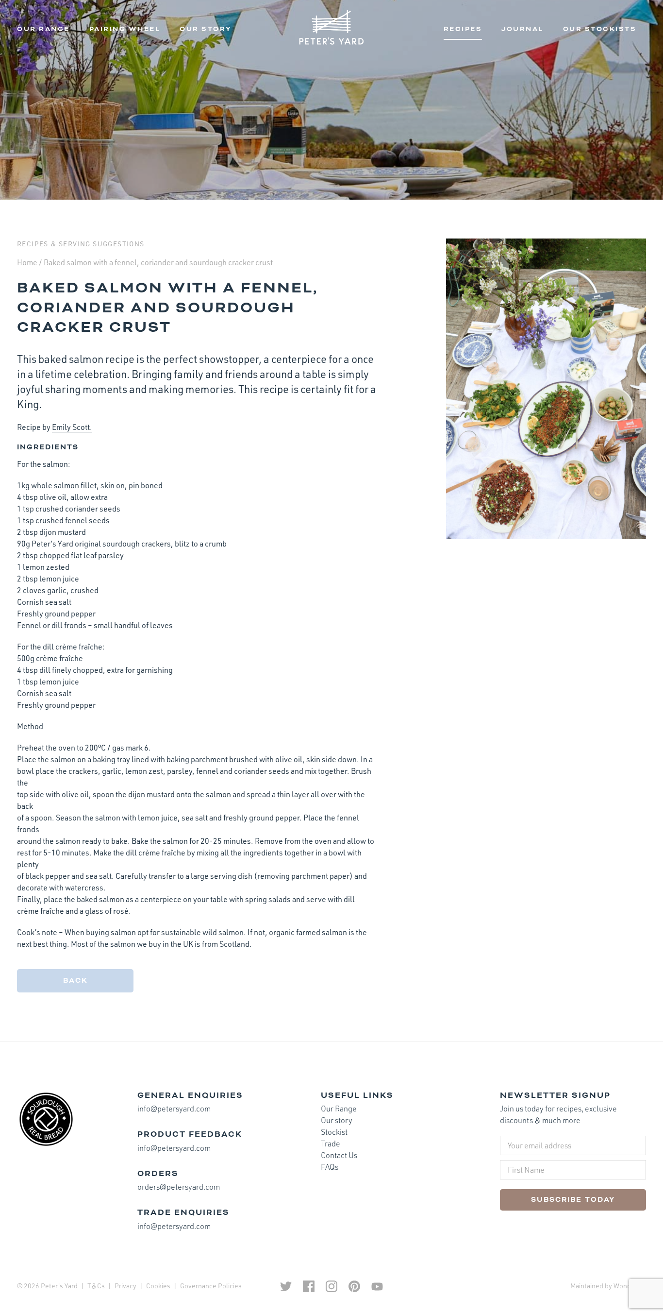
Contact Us (339, 1155)
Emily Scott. (72, 427)
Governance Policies (211, 1285)
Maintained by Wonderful (608, 1285)
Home (27, 262)
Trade (330, 1143)
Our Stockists (600, 29)
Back (75, 980)
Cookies (158, 1285)
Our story (206, 29)
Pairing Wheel (125, 29)
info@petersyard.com (174, 1108)
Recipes (463, 29)
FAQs (329, 1167)
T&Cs (96, 1285)
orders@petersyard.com (178, 1187)
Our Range (43, 29)
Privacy (125, 1285)
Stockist (334, 1132)
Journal (522, 29)
